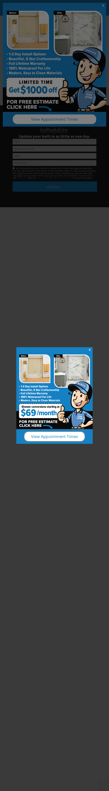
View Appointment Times (54, 436)
